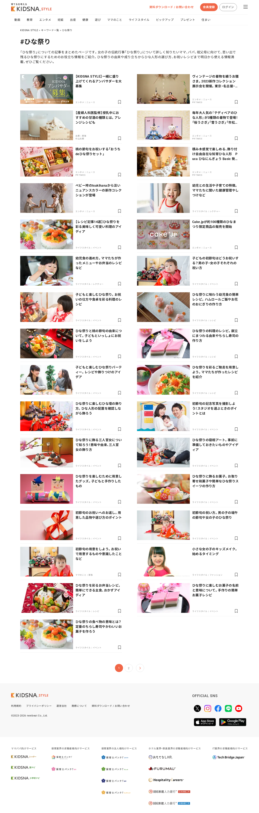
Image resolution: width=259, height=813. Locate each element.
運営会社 (61, 706)
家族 (90, 575)
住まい (206, 19)
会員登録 (209, 7)
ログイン (228, 7)
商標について (79, 706)
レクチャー (215, 211)
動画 (17, 19)
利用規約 (16, 706)
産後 (84, 136)
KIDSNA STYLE (29, 30)
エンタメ (45, 19)
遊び (98, 19)
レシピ (213, 320)
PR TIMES (197, 102)
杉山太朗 (79, 139)
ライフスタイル (139, 19)
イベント (97, 248)
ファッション (216, 575)
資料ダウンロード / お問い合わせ (171, 7)
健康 (85, 19)
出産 (73, 19)
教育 (30, 19)
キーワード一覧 (50, 30)
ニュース (90, 102)
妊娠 (61, 19)
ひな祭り (67, 30)
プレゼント (187, 19)
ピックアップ (165, 19)
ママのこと (114, 19)
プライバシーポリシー (39, 706)
